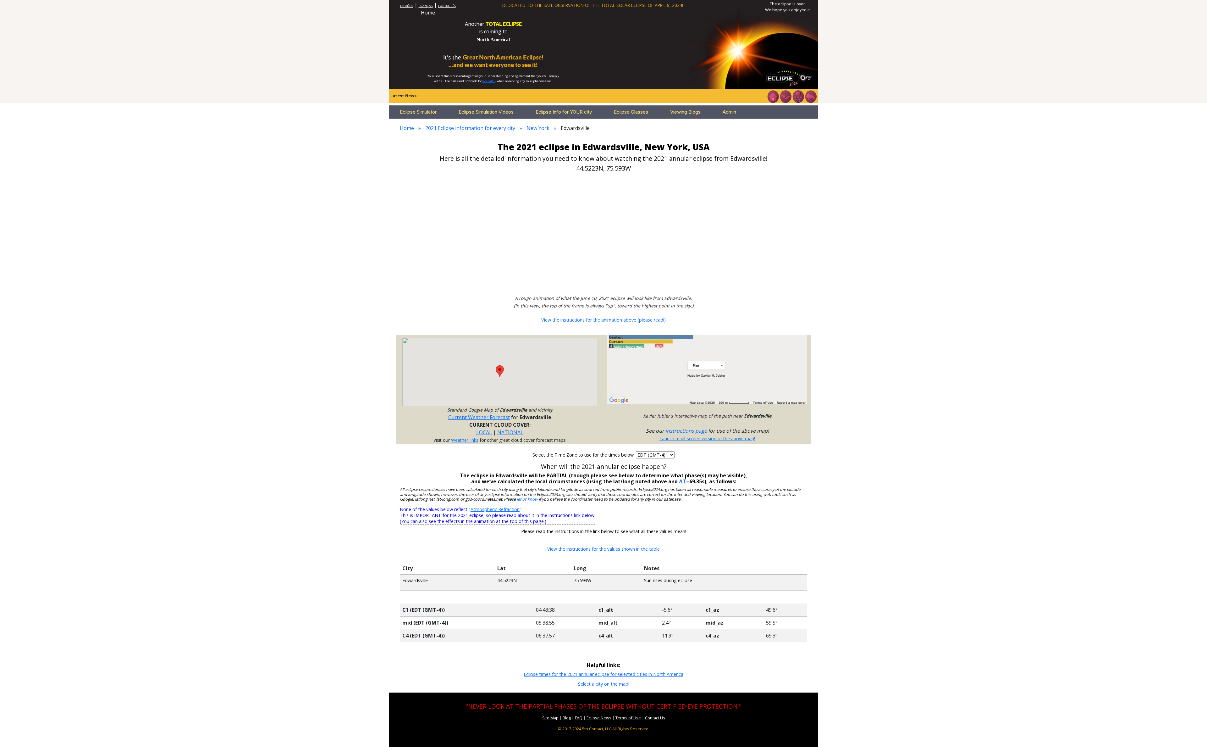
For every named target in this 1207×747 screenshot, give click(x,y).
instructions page (686, 430)
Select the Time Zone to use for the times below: (584, 455)
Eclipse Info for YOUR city (564, 112)
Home (428, 12)
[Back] (811, 96)
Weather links (464, 440)
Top (1193, 733)
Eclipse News (599, 718)
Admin (729, 112)
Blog (567, 718)
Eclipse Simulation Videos (486, 112)
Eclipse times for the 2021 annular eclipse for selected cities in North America (603, 674)
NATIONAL (510, 432)
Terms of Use (628, 718)
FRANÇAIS (426, 6)
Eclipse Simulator (418, 112)
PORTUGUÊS (447, 6)
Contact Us (655, 718)
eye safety (489, 81)
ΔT (682, 481)
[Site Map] (798, 96)
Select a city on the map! (603, 684)
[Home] (773, 96)
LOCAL (484, 432)
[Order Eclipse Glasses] (785, 96)
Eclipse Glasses (631, 112)
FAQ (578, 718)
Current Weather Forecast (479, 417)
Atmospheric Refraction (495, 509)
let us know (527, 499)
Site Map (550, 718)
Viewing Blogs (685, 112)
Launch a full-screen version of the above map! (707, 438)
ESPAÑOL (406, 6)
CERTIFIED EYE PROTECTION (696, 706)
